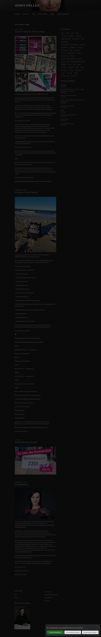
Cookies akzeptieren (55, 632)
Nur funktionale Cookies (73, 632)
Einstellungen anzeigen (90, 632)
